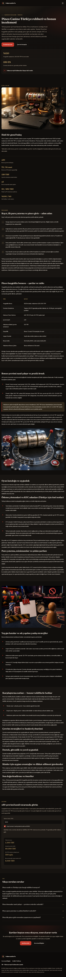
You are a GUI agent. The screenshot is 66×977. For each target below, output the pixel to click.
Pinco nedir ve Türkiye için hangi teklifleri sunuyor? (21, 887)
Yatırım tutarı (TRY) (8, 818)
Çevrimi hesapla (22, 44)
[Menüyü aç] (62, 3)
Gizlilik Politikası (16, 961)
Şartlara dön (25, 943)
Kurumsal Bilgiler (39, 943)
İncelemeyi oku (7, 44)
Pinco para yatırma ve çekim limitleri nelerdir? (19, 911)
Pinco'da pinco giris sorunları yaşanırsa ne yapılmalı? (21, 917)
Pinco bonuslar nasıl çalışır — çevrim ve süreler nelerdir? (22, 904)
